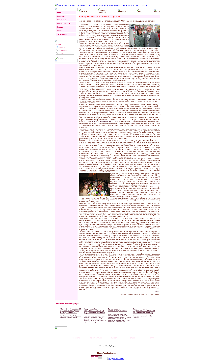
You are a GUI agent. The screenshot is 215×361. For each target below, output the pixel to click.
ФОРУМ (151, 338)
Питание (59, 27)
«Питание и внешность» (101, 121)
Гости (58, 13)
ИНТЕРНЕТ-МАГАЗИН (95, 338)
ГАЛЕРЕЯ (114, 338)
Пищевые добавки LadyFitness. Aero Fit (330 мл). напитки (94, 311)
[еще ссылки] (157, 313)
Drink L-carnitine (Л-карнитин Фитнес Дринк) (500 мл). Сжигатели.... (70, 311)
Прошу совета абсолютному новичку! (117, 310)
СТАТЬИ (132, 338)
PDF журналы (61, 34)
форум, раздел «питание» (145, 21)
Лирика (59, 31)
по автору (62, 53)
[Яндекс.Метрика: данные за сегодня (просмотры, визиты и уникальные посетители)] (115, 359)
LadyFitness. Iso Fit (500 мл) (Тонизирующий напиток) (144, 311)
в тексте (61, 47)
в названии (62, 50)
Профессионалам (63, 23)
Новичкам (60, 16)
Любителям (61, 20)
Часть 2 (157, 291)
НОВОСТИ (76, 338)
